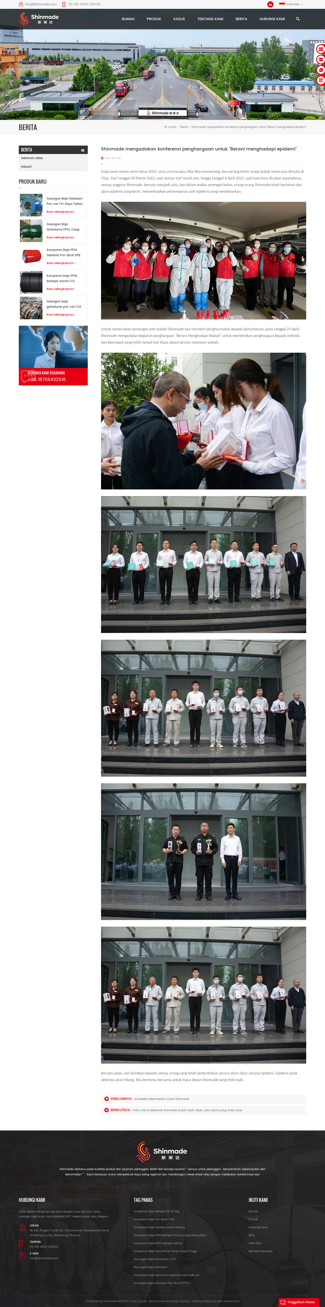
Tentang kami (210, 19)
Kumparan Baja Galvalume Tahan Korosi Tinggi (165, 1251)
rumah (128, 19)
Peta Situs (255, 1243)
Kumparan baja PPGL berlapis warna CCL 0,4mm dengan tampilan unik (62, 279)
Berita (241, 19)
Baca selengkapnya (60, 212)
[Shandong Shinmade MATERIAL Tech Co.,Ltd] (39, 20)
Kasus (179, 19)
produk (154, 19)
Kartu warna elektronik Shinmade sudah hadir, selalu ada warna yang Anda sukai (187, 1110)
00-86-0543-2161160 (85, 4)
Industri (26, 167)
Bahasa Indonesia (261, 1251)
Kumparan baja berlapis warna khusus (159, 1227)
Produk (253, 1219)
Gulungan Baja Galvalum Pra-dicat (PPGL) (162, 1283)
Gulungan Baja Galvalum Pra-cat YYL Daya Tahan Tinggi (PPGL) (65, 201)
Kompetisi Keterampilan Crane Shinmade (162, 1099)
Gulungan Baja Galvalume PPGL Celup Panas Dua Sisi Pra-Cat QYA (64, 227)
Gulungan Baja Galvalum (150, 1267)
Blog (251, 1235)
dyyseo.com (231, 1301)
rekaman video (32, 158)
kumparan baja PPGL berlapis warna (158, 1243)
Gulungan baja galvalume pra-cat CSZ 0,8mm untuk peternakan (64, 304)
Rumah (253, 1211)
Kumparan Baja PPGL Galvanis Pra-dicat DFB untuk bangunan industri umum (64, 253)
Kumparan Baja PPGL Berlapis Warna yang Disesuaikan (170, 1235)
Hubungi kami (272, 19)
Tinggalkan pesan (301, 1302)
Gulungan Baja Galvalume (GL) (155, 1259)
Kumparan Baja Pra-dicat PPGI (154, 1219)
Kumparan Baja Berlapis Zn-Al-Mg (156, 1211)
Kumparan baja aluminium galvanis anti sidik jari (166, 1275)
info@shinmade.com (41, 4)
